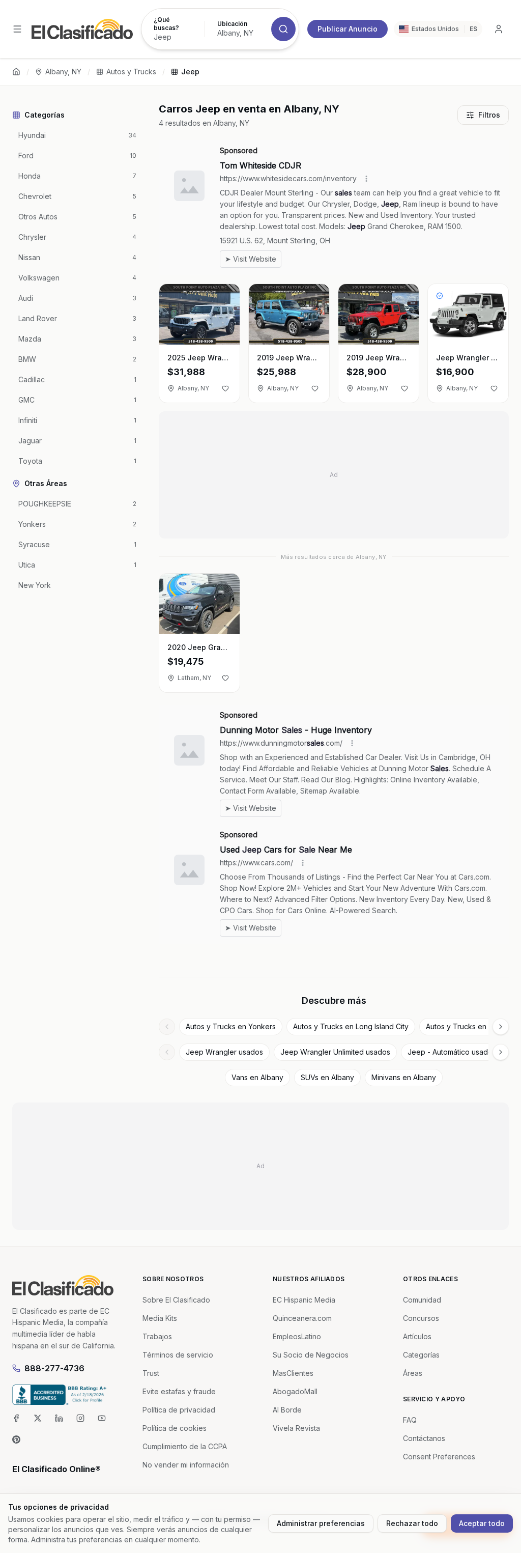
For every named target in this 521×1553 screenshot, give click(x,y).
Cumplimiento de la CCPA (184, 1446)
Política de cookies (174, 1428)
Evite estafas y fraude (179, 1391)
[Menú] (17, 29)
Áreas (412, 1373)
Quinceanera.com (302, 1318)
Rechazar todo (412, 1523)
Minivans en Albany (403, 1077)
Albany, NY (63, 71)
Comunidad (422, 1299)
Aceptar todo (482, 1523)
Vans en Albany (257, 1077)
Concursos (421, 1318)
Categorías (421, 1354)
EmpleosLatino (297, 1336)
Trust (150, 1373)
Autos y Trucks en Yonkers (231, 1026)
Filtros (489, 114)
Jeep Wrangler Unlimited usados (335, 1052)
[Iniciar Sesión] (498, 29)
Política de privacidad (178, 1409)
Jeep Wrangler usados (224, 1052)
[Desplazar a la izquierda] (167, 1027)
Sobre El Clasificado (176, 1299)
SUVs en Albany (327, 1077)
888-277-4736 (54, 1368)
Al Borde (287, 1409)
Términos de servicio (177, 1354)
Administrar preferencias (321, 1523)
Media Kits (159, 1318)
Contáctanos (424, 1438)
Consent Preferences (439, 1456)
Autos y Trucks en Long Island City (351, 1026)
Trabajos (157, 1336)
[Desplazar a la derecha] (501, 1027)
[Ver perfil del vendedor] (439, 295)
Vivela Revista (296, 1428)
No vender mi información (185, 1464)
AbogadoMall (295, 1391)
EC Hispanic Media (304, 1299)
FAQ (410, 1420)
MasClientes (293, 1373)
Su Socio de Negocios (311, 1354)
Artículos (417, 1336)
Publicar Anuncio (347, 28)
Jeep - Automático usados (452, 1052)
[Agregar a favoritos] (225, 388)
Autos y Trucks (131, 71)
